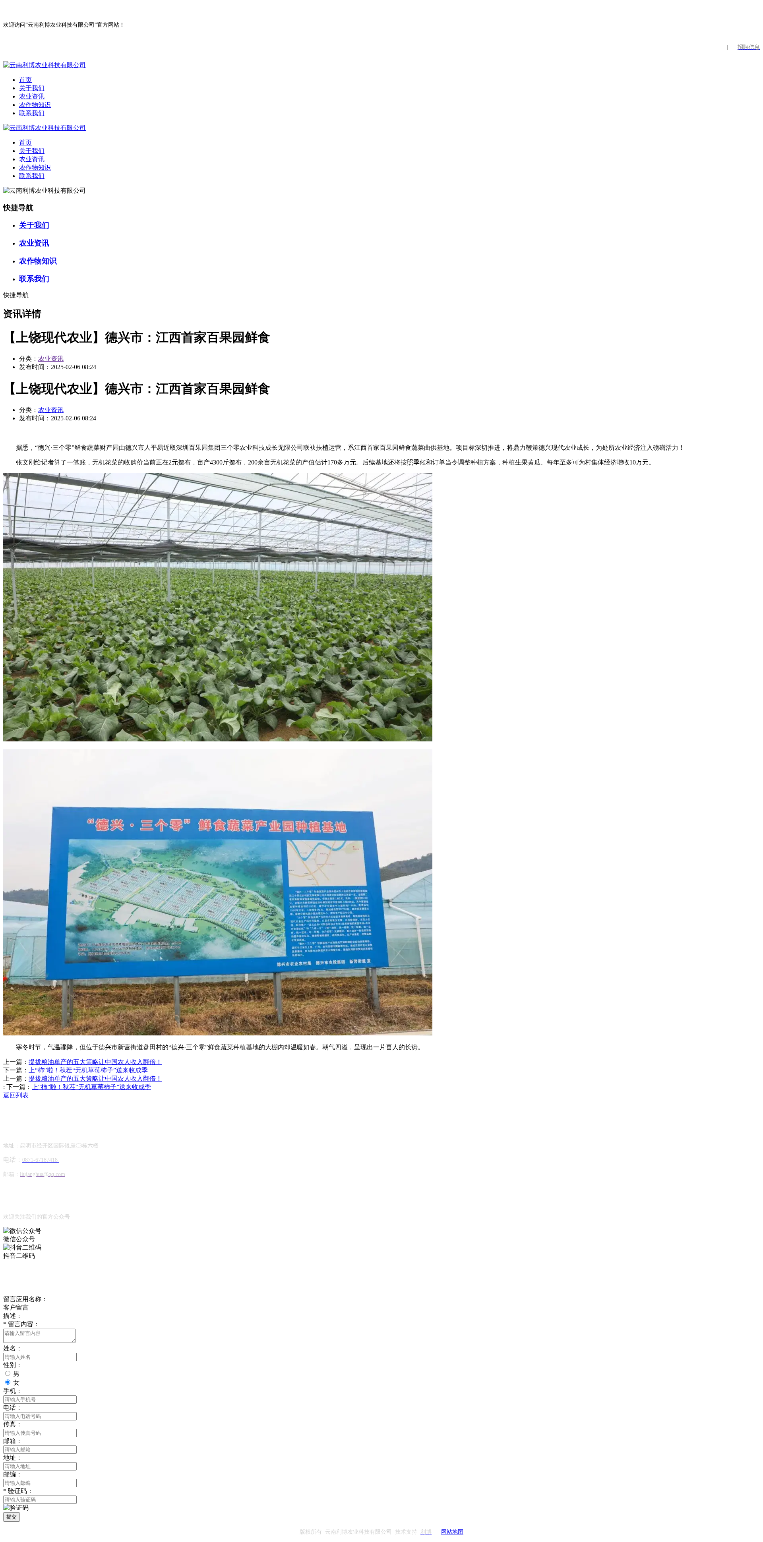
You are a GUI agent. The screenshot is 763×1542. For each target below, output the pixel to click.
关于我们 (32, 88)
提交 (11, 1517)
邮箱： (12, 1441)
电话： (12, 1407)
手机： (12, 1390)
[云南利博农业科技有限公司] (44, 65)
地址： (12, 1457)
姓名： (12, 1348)
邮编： (12, 1474)
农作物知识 (35, 104)
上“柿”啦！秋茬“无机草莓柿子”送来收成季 (88, 1070)
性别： (12, 1365)
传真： (12, 1424)
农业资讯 (32, 96)
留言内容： (21, 1324)
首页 (25, 79)
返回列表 (16, 1095)
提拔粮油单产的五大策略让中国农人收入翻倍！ (95, 1061)
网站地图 (452, 1532)
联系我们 (32, 113)
